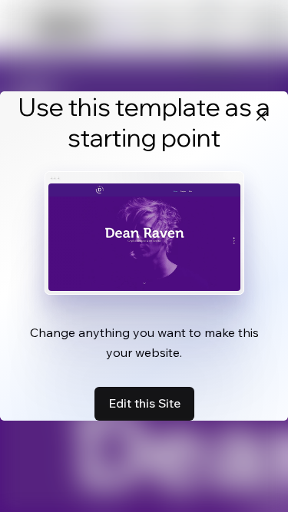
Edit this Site (144, 403)
